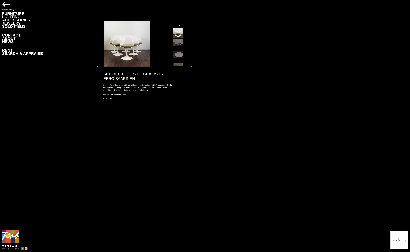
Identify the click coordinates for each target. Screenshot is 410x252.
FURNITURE (13, 13)
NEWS (8, 41)
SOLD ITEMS (14, 26)
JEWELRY (11, 23)
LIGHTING (11, 17)
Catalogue (12, 10)
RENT (7, 50)
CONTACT (11, 35)
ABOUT (9, 38)
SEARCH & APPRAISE (22, 53)
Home (4, 10)
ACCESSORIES (16, 20)
